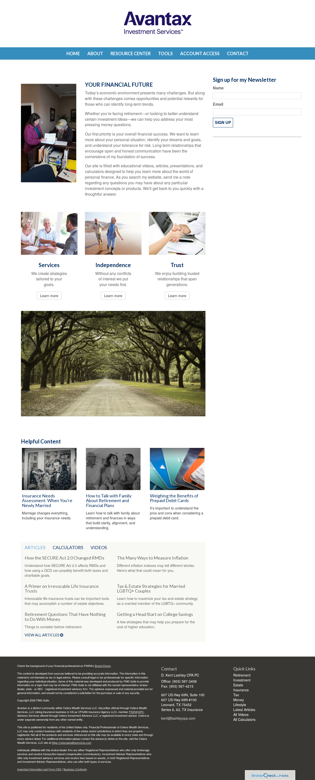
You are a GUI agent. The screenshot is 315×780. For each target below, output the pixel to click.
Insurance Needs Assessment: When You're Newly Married (47, 500)
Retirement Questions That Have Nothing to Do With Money (65, 616)
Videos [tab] (99, 547)
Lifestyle (239, 704)
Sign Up (223, 122)
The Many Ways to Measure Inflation (152, 557)
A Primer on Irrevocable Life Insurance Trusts (62, 588)
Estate (238, 684)
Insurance (241, 689)
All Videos (241, 714)
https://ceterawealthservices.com (71, 743)
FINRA (133, 712)
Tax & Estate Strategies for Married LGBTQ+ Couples (151, 588)
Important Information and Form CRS (39, 769)
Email (218, 104)
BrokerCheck (103, 666)
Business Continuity (75, 769)
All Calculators (244, 719)
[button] (95, 53)
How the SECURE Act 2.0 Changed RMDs (64, 557)
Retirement (242, 675)
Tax (236, 694)
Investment (242, 680)
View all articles (42, 635)
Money (238, 699)
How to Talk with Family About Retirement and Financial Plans (108, 500)
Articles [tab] (35, 547)
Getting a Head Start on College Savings (155, 614)
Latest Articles (244, 709)
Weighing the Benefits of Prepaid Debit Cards (174, 498)
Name (218, 88)
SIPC (141, 712)
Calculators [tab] (68, 547)
